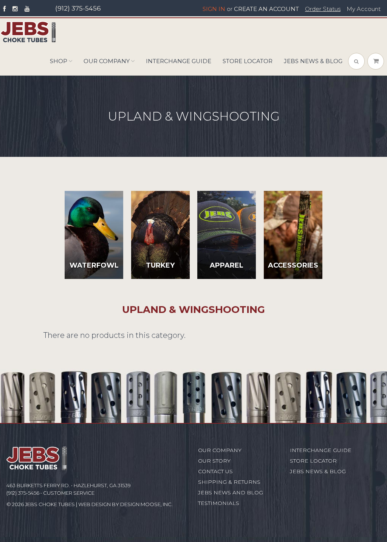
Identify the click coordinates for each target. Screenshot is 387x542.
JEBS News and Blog (230, 492)
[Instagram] (15, 9)
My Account (364, 9)
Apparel (226, 265)
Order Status (323, 9)
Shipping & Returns (229, 482)
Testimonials (218, 503)
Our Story (214, 460)
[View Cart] (375, 61)
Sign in (214, 9)
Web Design (94, 504)
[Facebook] (4, 9)
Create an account (266, 9)
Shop (58, 61)
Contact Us (215, 471)
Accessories (293, 265)
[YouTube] (27, 9)
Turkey (160, 265)
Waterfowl (94, 265)
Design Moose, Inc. (146, 504)
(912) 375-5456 (78, 8)
